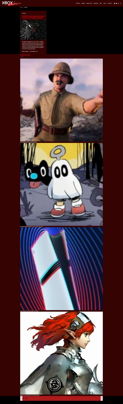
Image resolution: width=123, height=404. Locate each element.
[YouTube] (116, 3)
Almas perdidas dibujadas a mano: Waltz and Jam (31, 226)
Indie (101, 3)
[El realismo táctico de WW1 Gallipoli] (61, 100)
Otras (104, 3)
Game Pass (96, 3)
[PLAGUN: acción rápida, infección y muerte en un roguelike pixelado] (33, 30)
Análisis (83, 3)
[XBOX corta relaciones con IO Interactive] (61, 353)
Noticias (78, 3)
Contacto (110, 3)
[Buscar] (120, 3)
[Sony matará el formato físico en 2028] (61, 268)
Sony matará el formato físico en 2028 (29, 310)
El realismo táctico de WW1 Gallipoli (28, 142)
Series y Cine (89, 3)
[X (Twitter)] (114, 3)
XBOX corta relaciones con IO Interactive (29, 395)
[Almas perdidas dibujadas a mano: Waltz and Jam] (61, 184)
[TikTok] (118, 3)
